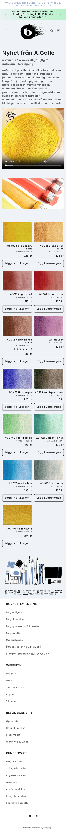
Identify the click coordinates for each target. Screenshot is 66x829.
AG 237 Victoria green (18, 437)
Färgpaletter (13, 633)
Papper (10, 694)
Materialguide (14, 640)
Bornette (27, 827)
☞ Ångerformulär (16, 768)
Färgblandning (15, 619)
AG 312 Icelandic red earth (19, 341)
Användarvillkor (15, 789)
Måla (9, 680)
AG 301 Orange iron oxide (52, 247)
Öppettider (12, 721)
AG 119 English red (21, 294)
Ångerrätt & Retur (16, 775)
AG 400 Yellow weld (20, 528)
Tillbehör (11, 701)
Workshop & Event (17, 741)
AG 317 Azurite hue (20, 483)
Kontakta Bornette (17, 803)
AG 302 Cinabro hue (51, 294)
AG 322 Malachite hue (50, 437)
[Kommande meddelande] (60, 14)
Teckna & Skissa (16, 687)
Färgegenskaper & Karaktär (23, 626)
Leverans (11, 782)
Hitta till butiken (15, 728)
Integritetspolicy (16, 796)
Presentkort (13, 734)
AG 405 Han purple (20, 392)
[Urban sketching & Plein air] (23, 646)
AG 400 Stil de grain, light (19, 247)
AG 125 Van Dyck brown (49, 392)
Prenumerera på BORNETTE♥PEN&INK (27, 653)
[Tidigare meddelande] (5, 14)
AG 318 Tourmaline (52, 483)
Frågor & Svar (14, 761)
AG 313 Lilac (56, 339)
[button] (6, 31)
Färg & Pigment (15, 612)
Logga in (11, 673)
